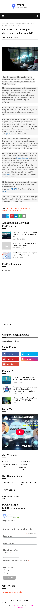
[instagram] (29, 359)
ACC (5, 191)
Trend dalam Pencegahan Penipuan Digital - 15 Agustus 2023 (24, 254)
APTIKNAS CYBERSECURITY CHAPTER (18, 208)
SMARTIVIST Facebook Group (28, 483)
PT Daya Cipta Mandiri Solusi (9, 465)
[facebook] (10, 354)
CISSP (7, 174)
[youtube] (10, 364)
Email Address (9, 536)
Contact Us (26, 600)
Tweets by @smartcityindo (12, 592)
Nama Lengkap (8, 543)
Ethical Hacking (22, 158)
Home (13, 600)
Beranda (5, 23)
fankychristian (7, 37)
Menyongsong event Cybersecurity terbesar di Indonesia (24, 244)
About (19, 600)
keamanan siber (14, 23)
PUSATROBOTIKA (26, 461)
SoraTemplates (16, 606)
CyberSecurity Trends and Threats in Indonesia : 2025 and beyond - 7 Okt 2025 (25, 234)
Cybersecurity (6, 210)
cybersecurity (10, 134)
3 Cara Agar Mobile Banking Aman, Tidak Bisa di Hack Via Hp (25, 399)
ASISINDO (22, 467)
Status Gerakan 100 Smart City (10, 498)
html (7, 570)
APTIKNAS (12, 189)
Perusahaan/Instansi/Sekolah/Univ (16, 560)
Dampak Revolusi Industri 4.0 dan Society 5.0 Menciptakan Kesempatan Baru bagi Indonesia (24, 389)
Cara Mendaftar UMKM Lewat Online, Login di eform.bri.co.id (23, 378)
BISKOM (5, 461)
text (7, 573)
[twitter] (29, 354)
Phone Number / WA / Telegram (10, 551)
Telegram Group (7, 482)
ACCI (22, 470)
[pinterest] (10, 359)
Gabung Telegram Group (10, 341)
